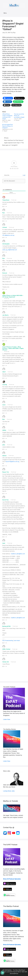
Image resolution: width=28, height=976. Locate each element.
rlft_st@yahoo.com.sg (8, 235)
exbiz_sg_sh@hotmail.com (9, 249)
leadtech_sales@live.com (18, 553)
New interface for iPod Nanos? (13, 140)
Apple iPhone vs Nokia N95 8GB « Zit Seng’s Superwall (12, 296)
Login (23, 175)
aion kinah (17, 640)
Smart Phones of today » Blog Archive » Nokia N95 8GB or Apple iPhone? (13, 348)
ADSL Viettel (6, 649)
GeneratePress (14, 973)
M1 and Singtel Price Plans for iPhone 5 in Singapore (7, 126)
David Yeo (5, 500)
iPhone (6, 138)
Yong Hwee (5, 200)
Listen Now (6, 719)
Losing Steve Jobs (9, 791)
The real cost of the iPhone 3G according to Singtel (19, 115)
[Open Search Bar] (25, 13)
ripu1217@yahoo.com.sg (12, 461)
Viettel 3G (5, 662)
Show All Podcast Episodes (12, 879)
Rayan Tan (5, 472)
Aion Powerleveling (7, 640)
